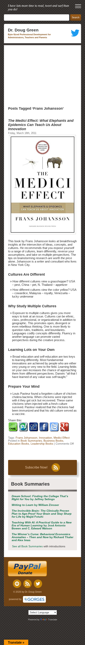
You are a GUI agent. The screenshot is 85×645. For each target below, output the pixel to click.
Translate (52, 619)
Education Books (18, 443)
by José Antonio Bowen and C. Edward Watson (42, 525)
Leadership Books (42, 443)
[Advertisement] (42, 75)
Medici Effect (62, 437)
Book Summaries (31, 440)
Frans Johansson (26, 437)
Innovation (45, 437)
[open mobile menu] (78, 6)
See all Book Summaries (27, 546)
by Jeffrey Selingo (40, 498)
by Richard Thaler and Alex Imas (42, 537)
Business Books (53, 440)
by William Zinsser (35, 505)
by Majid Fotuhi (42, 513)
